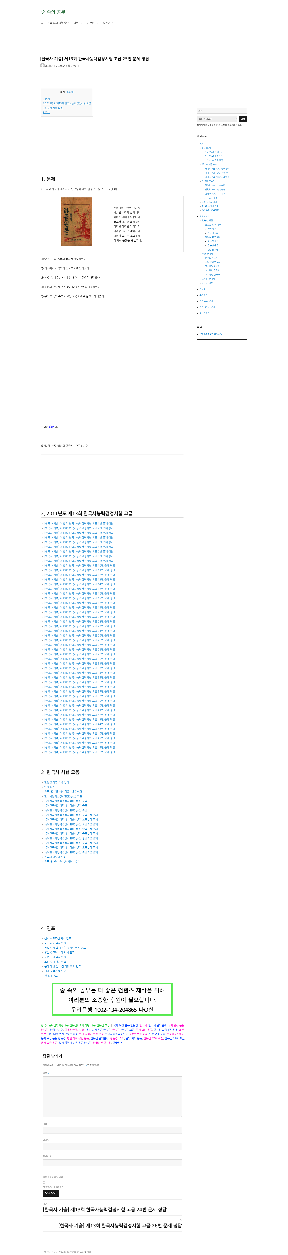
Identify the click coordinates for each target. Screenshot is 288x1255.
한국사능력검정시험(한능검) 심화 (63, 791)
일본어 (106, 22)
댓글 (46, 1073)
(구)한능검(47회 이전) (77, 1025)
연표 (46, 112)
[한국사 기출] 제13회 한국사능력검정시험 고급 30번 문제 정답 (79, 658)
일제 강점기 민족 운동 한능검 (75, 1042)
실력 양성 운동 (157, 1034)
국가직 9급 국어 (209, 198)
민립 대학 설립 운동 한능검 (63, 1034)
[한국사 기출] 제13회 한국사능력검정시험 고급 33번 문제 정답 (79, 672)
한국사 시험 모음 (53, 108)
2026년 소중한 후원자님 (211, 334)
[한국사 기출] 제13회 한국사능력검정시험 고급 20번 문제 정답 (79, 612)
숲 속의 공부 (53, 12)
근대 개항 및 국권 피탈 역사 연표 (62, 966)
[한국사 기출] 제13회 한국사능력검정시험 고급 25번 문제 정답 (79, 635)
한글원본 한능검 (102, 1042)
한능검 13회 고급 (174, 1038)
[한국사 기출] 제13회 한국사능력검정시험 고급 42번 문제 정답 (79, 714)
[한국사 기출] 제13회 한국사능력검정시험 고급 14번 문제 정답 (79, 584)
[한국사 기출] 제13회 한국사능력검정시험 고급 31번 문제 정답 (79, 663)
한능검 (116, 1029)
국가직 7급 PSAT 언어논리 (217, 169)
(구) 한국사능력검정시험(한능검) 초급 (65, 810)
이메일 (46, 1140)
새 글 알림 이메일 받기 (53, 1187)
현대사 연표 (51, 975)
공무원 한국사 (208, 279)
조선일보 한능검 (138, 1034)
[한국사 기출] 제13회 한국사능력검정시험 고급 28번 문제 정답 (79, 649)
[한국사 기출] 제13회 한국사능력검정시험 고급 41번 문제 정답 (79, 710)
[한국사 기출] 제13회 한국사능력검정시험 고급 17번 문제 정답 (79, 598)
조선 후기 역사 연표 (55, 961)
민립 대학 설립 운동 (78, 1038)
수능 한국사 (207, 254)
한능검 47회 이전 (153, 1038)
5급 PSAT (206, 148)
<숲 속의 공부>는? (58, 22)
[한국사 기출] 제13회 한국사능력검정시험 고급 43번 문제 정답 (79, 719)
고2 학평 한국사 (212, 270)
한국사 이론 (207, 283)
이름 (45, 1124)
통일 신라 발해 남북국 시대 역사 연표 (65, 947)
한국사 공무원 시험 (55, 857)
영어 (76, 22)
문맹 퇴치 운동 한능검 (98, 1029)
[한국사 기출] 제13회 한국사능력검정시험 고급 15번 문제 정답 (79, 589)
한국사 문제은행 (157, 1025)
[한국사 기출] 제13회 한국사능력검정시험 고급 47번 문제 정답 (79, 738)
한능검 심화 (213, 233)
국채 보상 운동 (144, 1029)
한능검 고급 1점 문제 (165, 1029)
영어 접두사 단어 (207, 307)
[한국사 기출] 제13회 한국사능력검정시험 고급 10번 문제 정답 (79, 565)
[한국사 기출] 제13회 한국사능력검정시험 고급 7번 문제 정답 (78, 551)
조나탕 (48, 66)
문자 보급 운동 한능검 (53, 1038)
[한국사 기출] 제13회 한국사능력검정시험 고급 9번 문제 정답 (78, 561)
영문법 (203, 289)
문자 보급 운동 (49, 1042)
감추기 (69, 92)
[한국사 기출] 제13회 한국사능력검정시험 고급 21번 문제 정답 (79, 617)
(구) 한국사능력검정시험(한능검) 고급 (65, 801)
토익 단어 (204, 295)
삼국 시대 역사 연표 (55, 943)
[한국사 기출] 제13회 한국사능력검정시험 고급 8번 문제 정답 (78, 556)
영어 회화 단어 (206, 301)
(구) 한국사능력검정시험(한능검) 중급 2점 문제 (71, 833)
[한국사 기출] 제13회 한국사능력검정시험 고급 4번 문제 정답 (78, 537)
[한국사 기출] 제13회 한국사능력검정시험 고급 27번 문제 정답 (79, 644)
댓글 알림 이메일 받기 (53, 1177)
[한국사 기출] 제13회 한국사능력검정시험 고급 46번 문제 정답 (79, 733)
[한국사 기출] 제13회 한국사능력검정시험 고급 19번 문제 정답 (79, 607)
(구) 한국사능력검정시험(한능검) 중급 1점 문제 (71, 838)
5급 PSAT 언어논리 (214, 152)
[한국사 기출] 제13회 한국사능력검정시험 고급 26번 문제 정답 (79, 640)
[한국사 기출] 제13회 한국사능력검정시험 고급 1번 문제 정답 (78, 523)
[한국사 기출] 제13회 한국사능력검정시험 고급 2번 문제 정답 (78, 528)
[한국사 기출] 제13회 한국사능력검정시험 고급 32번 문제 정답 (79, 668)
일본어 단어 (205, 313)
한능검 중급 (213, 245)
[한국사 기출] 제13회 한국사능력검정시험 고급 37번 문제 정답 (79, 691)
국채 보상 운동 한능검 (125, 1025)
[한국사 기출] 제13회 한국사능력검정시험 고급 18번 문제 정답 (79, 603)
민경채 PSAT (208, 181)
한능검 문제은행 (99, 1038)
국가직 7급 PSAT (210, 164)
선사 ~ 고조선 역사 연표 (57, 938)
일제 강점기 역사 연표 (56, 971)
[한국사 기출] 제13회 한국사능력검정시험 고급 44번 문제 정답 (79, 724)
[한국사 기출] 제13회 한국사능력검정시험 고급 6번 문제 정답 (78, 547)
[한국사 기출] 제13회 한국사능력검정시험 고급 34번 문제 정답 (79, 677)
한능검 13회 (117, 1038)
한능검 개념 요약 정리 (56, 782)
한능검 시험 (207, 220)
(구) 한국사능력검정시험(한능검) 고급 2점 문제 (71, 819)
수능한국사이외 (175, 1034)
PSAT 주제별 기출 (210, 206)
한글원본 (118, 1042)
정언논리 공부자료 (210, 210)
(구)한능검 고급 (101, 1025)
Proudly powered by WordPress (74, 1252)
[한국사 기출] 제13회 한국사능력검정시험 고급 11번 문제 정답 (79, 570)
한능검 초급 (213, 241)
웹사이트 (47, 1156)
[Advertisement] (113, 43)
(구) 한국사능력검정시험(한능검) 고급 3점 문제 (71, 815)
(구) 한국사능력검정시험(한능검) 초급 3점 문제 (71, 843)
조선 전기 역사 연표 (55, 957)
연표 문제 (49, 787)
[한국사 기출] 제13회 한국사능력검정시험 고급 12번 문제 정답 (79, 575)
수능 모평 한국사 (212, 262)
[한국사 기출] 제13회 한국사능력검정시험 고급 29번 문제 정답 (79, 654)
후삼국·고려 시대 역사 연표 (59, 952)
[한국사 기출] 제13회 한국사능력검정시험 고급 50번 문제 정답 (79, 752)
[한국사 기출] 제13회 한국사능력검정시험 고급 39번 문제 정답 (79, 700)
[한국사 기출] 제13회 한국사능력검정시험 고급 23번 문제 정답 (79, 626)
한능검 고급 (127, 1029)
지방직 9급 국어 (209, 202)
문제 (46, 99)
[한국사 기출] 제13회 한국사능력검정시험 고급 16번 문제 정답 (79, 593)
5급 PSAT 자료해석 (214, 160)
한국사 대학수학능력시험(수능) (62, 861)
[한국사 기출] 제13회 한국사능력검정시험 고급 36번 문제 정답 (79, 686)
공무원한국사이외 (75, 1029)
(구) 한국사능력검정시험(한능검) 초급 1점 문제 (71, 852)
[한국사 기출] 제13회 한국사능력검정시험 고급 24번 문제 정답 (79, 630)
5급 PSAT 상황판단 (214, 156)
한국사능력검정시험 (52, 1025)
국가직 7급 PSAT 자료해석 (217, 177)
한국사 (143, 1025)
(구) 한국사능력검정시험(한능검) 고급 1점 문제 (71, 824)
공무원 (90, 22)
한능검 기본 (213, 229)
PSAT (202, 144)
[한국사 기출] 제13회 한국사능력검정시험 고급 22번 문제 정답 (79, 621)
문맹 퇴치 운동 (134, 1038)
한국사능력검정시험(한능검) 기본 (63, 796)
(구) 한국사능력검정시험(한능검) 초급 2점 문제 (71, 847)
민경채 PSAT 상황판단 (215, 189)
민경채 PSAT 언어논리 (215, 185)
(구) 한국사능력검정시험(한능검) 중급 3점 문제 (71, 829)
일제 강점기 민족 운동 (91, 1034)
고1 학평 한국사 (212, 275)
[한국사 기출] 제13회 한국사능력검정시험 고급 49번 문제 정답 (79, 747)
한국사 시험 (56, 1029)
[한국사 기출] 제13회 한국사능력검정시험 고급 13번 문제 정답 (79, 579)
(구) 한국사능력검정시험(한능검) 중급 (65, 805)
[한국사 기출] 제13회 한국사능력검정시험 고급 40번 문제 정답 (79, 705)
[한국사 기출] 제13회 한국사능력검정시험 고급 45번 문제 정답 (79, 728)
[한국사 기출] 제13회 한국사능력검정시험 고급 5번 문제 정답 (78, 542)
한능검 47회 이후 (213, 225)
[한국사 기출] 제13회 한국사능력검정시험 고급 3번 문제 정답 (78, 533)
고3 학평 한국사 (212, 266)
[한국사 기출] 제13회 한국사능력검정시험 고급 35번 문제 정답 (79, 682)
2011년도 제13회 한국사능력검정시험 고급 (67, 103)
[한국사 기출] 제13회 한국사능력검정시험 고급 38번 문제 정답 (79, 696)
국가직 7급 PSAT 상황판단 (217, 173)
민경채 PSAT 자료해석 (215, 194)
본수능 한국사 (211, 258)
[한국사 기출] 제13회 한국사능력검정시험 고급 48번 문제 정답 (79, 742)
